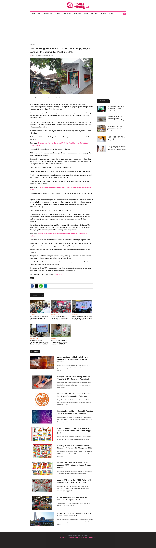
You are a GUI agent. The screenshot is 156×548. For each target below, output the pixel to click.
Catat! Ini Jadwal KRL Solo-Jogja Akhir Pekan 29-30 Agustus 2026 (73, 498)
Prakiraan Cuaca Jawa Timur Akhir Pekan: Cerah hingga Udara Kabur (74, 514)
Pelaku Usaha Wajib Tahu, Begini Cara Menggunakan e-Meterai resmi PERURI (60, 342)
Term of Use (63, 537)
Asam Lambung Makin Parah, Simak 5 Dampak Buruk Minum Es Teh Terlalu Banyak (72, 359)
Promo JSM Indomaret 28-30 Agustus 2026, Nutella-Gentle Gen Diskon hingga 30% (74, 430)
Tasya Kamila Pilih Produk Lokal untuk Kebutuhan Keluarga (115, 128)
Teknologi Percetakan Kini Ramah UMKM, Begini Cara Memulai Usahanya (59, 318)
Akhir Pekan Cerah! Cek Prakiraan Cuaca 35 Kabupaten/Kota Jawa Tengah (117, 118)
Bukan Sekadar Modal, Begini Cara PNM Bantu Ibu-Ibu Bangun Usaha (39, 318)
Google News (57, 274)
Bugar (103, 14)
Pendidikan (48, 14)
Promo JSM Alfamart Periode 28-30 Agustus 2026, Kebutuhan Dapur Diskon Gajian (74, 465)
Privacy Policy (92, 537)
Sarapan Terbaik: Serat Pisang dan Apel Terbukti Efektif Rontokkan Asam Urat (73, 377)
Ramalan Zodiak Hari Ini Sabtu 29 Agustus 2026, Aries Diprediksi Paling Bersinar (75, 412)
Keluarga (94, 14)
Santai (111, 14)
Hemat (86, 14)
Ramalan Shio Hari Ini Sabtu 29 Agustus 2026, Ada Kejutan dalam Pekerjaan (74, 395)
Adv (39, 14)
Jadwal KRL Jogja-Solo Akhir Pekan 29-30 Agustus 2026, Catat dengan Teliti (75, 481)
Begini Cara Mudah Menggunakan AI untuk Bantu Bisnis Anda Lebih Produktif (39, 342)
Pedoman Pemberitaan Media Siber (78, 537)
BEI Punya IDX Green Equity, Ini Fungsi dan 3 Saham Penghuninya (116, 108)
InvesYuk (58, 14)
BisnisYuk (67, 14)
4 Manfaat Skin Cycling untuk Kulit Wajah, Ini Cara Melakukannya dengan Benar (116, 148)
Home (33, 14)
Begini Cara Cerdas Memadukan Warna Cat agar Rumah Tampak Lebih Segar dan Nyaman (82, 318)
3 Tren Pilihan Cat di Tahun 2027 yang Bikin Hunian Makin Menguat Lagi (117, 138)
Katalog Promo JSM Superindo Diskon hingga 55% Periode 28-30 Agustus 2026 (74, 446)
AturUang (77, 14)
